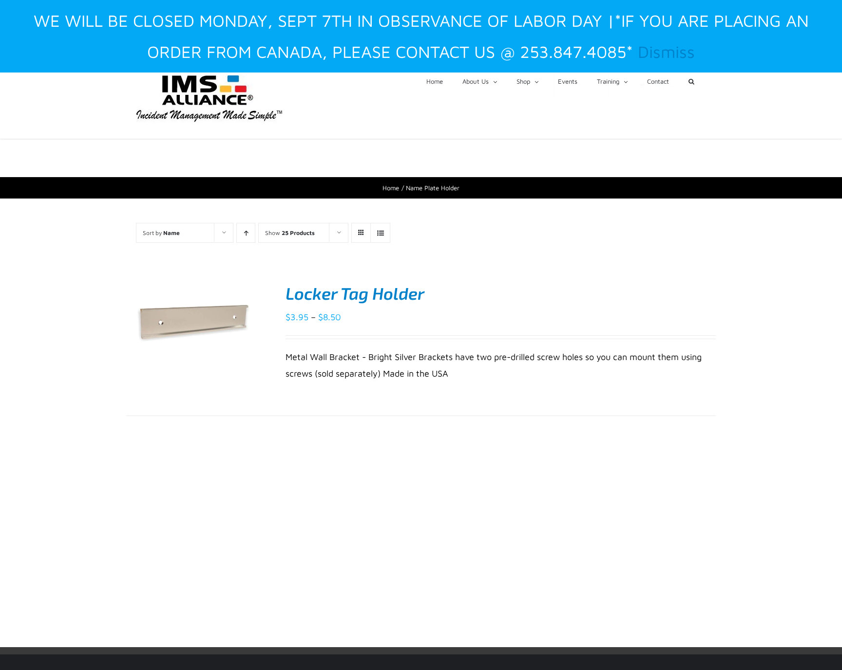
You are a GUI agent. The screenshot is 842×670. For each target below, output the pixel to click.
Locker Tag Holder (355, 293)
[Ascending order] (245, 233)
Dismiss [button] (666, 51)
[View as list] (380, 232)
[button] (691, 80)
